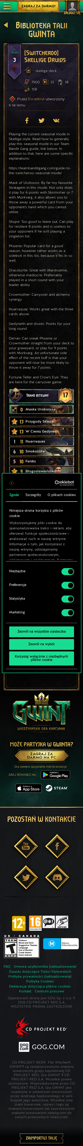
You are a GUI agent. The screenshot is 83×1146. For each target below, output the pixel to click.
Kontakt (25, 991)
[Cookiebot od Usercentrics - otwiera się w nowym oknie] (56, 483)
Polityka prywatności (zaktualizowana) (39, 976)
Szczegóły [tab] (33, 495)
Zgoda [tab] (14, 495)
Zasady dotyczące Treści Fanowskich (40, 972)
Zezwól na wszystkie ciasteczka (41, 631)
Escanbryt (36, 99)
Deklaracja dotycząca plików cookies (40, 986)
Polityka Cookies (40, 981)
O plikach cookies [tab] (61, 495)
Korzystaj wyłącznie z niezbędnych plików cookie (41, 658)
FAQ (7, 967)
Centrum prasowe (49, 991)
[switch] (67, 585)
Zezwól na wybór (41, 644)
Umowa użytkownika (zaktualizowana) (45, 967)
